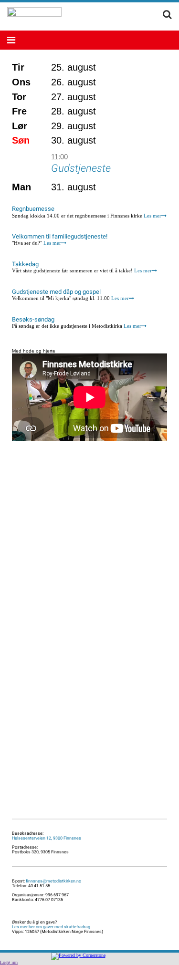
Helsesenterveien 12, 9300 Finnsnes (46, 838)
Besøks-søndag (33, 319)
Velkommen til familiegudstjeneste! (59, 236)
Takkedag (25, 264)
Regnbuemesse (33, 208)
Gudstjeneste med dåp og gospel (56, 291)
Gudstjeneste (81, 167)
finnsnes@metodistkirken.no (53, 881)
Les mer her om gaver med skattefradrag (51, 926)
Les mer (152, 215)
